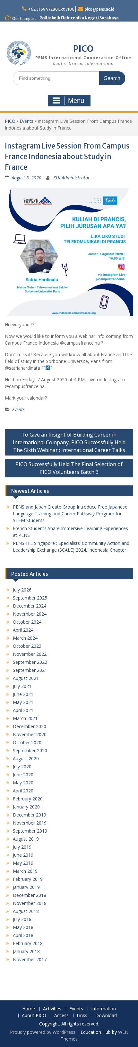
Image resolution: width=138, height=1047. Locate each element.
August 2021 (26, 678)
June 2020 (23, 775)
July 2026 (22, 590)
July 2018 (22, 919)
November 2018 (30, 903)
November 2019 (30, 823)
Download (106, 1016)
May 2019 (23, 863)
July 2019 (22, 847)
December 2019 (29, 815)
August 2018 (26, 911)
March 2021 (25, 718)
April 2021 (23, 710)
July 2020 (22, 766)
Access (61, 1016)
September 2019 (30, 831)
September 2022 (30, 662)
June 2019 (23, 855)
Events (26, 121)
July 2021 (22, 686)
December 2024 (29, 606)
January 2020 (26, 807)
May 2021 (23, 702)
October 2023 (27, 646)
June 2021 (23, 694)
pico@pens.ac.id (99, 9)
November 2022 (30, 654)
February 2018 (28, 943)
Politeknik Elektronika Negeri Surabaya (79, 17)
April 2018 (23, 935)
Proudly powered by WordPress (42, 1032)
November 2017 (30, 959)
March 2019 (25, 871)
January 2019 (26, 887)
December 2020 (29, 726)
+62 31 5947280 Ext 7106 (51, 9)
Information (103, 1009)
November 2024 (30, 614)
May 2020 (23, 783)
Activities (52, 1009)
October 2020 (27, 742)
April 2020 (23, 791)
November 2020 (30, 734)
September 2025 (30, 598)
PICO (83, 48)
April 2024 (23, 630)
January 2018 (26, 951)
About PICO (34, 1016)
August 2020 (26, 758)
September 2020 (30, 750)
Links (82, 1016)
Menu (76, 100)
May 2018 (23, 927)
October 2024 (27, 622)
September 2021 (30, 670)
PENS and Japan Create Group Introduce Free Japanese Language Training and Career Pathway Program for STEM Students (70, 513)
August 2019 (26, 839)
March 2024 (25, 638)
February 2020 (28, 799)
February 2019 (28, 879)
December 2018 (29, 895)
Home (28, 1009)
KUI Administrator (71, 178)
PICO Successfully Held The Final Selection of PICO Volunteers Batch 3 (69, 468)
